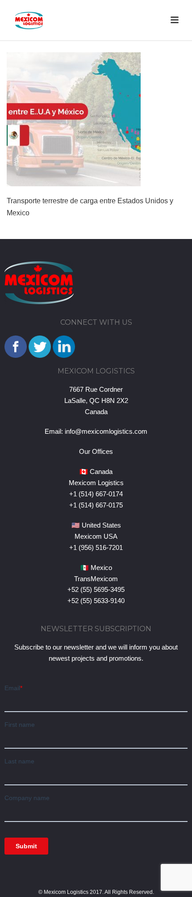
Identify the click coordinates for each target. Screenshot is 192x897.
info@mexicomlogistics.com (106, 431)
